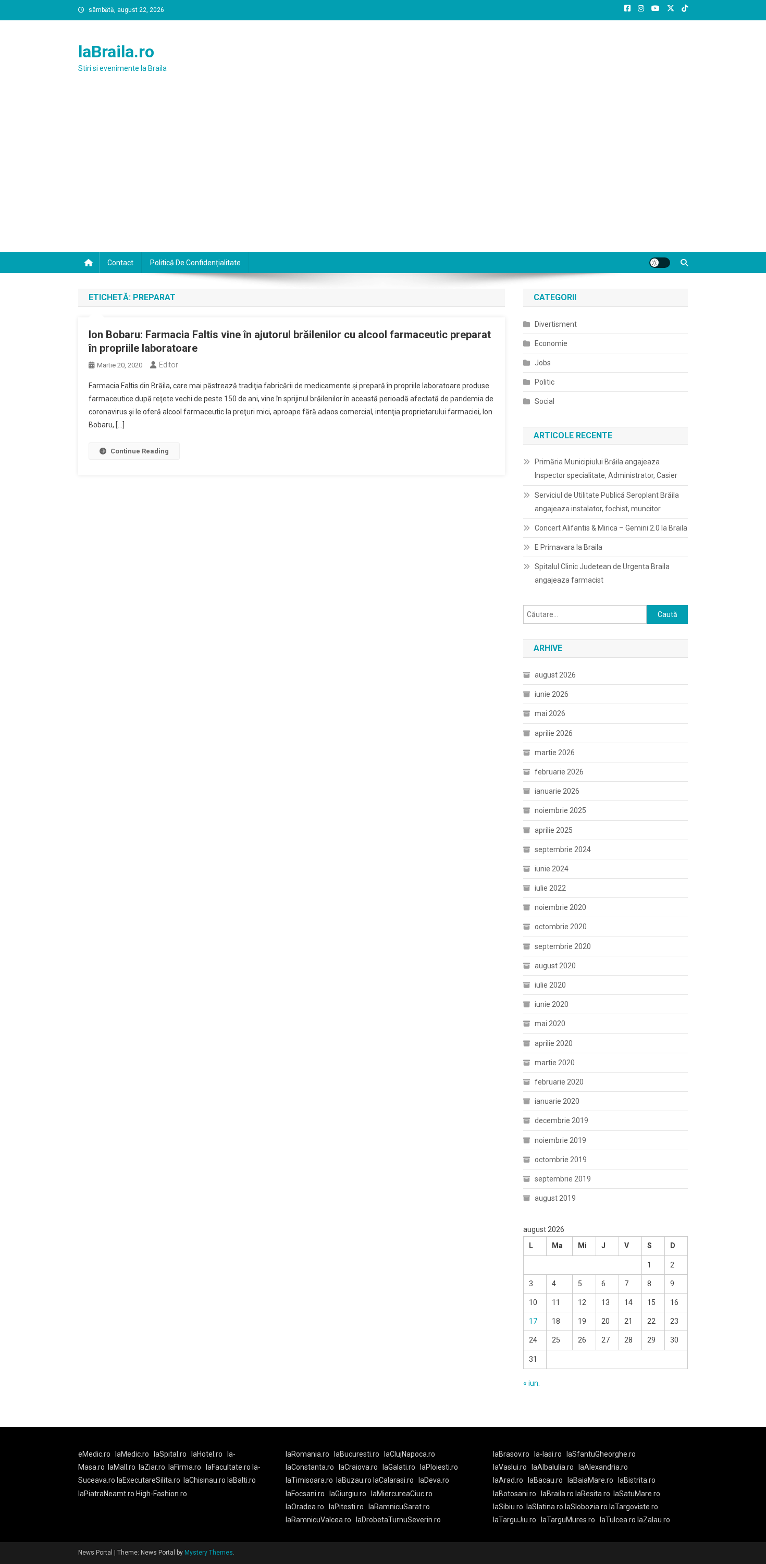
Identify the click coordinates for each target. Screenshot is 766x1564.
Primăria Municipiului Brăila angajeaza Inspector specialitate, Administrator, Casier (606, 468)
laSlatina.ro (544, 1507)
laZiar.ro (152, 1467)
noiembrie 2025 (560, 810)
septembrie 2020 (563, 946)
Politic (544, 382)
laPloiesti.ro (439, 1467)
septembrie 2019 (563, 1179)
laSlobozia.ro (586, 1507)
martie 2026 (555, 752)
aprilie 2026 (554, 733)
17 (533, 1321)
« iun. (531, 1383)
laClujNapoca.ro (409, 1454)
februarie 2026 (559, 772)
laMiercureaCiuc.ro (402, 1493)
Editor (168, 365)
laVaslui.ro (512, 1467)
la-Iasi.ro (548, 1454)
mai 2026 (550, 713)
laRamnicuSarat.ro (399, 1507)
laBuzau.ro (354, 1480)
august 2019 (555, 1198)
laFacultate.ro (229, 1467)
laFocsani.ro (305, 1493)
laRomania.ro (307, 1454)
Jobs (543, 363)
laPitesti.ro (346, 1507)
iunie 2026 (552, 694)
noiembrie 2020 (560, 907)
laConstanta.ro (310, 1467)
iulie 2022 (550, 888)
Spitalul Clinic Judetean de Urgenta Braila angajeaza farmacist (602, 573)
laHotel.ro (207, 1454)
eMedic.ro (94, 1454)
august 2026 (555, 675)
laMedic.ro (133, 1454)
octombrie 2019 (561, 1159)
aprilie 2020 (554, 1043)
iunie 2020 (552, 1004)
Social (544, 401)
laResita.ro (592, 1493)
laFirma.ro (184, 1467)
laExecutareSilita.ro (148, 1480)
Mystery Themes (208, 1552)
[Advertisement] (383, 174)
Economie (551, 343)
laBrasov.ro (511, 1454)
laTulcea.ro (618, 1520)
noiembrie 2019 (560, 1140)
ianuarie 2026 (557, 791)
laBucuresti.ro (356, 1454)
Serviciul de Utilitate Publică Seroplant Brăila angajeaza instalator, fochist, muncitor (607, 502)
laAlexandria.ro (603, 1467)
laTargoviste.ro (633, 1507)
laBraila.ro (116, 51)
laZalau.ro (653, 1520)
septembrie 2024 (563, 849)
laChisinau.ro (204, 1480)
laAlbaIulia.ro (553, 1467)
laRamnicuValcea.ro (318, 1520)
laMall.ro (121, 1467)
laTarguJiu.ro (517, 1520)
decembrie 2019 (561, 1120)
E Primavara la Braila (568, 547)
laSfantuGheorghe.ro (601, 1454)
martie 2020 (555, 1062)
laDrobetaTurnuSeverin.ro (398, 1520)
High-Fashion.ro (161, 1493)
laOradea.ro (305, 1507)
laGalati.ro (398, 1467)
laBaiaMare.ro (590, 1480)
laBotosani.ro (514, 1493)
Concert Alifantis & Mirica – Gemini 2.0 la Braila (611, 528)
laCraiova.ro (358, 1467)
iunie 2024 (552, 869)
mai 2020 (550, 1023)
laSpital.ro (170, 1454)
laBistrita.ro (637, 1480)
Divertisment (556, 324)
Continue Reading (139, 451)
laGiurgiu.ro (350, 1493)
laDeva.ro (433, 1480)
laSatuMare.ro (636, 1493)
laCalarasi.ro (393, 1480)
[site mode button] (659, 262)
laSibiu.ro (508, 1507)
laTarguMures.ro (568, 1520)
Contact (120, 262)
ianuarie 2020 (557, 1101)
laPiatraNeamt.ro (106, 1493)
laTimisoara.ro (309, 1480)
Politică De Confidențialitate (195, 262)
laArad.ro (508, 1480)
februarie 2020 (559, 1082)
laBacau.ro (545, 1480)
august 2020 (555, 966)
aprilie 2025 (554, 830)
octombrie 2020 (561, 926)
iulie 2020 (550, 985)
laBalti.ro (241, 1480)
